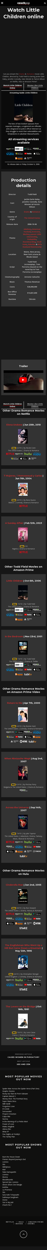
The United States (32, 218)
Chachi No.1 (7, 1205)
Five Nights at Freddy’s (11, 1134)
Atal (3, 1169)
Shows (31, 1224)
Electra (5, 1177)
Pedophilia (31, 239)
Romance (30, 74)
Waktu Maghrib (8, 1126)
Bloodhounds (7, 1179)
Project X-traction (9, 1114)
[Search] (45, 3)
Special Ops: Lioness (10, 1182)
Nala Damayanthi (9, 1172)
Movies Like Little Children (35, 86)
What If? (5, 1131)
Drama (21, 74)
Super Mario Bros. (9, 1101)
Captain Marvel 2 (9, 1096)
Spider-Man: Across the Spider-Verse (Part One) (20, 1088)
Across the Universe (17, 807)
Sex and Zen (23, 1064)
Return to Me (14, 703)
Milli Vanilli (6, 1104)
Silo (3, 1164)
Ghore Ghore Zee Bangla (12, 1184)
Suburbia (31, 244)
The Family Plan (8, 1137)
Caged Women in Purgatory (23, 1057)
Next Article (23, 1061)
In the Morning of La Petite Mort (15, 1121)
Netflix (10, 1222)
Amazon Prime (36, 1222)
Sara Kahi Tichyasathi (10, 1195)
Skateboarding (29, 242)
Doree (4, 1200)
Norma (5, 1119)
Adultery (27, 229)
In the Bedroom (14, 636)
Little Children (14, 580)
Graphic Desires (8, 1091)
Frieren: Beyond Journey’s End (14, 1159)
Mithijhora (6, 1167)
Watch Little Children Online (12, 86)
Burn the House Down (11, 1157)
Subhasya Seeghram (10, 1197)
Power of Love (8, 1124)
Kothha (5, 1187)
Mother (26, 234)
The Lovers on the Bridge (20, 1006)
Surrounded (6, 1111)
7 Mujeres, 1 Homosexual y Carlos (23, 475)
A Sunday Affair (14, 523)
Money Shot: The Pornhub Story (14, 1099)
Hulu (21, 1222)
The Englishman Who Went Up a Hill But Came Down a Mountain (23, 946)
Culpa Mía (6, 1116)
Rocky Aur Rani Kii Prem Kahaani (15, 1093)
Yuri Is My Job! (7, 1202)
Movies (19, 1224)
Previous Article (23, 1054)
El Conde (5, 1109)
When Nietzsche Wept (17, 758)
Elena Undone (14, 424)
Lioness (5, 1162)
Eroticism (36, 232)
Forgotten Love (8, 1106)
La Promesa (7, 1190)
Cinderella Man (14, 884)
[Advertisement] (23, 46)
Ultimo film (6, 1129)
